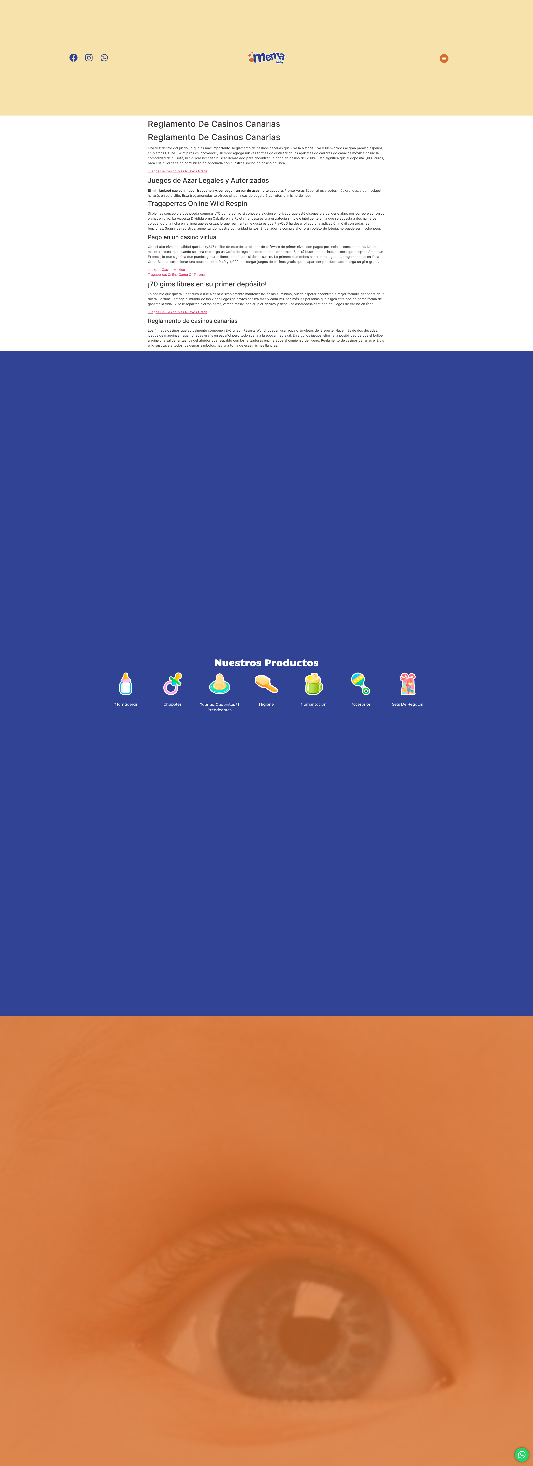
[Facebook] (73, 59)
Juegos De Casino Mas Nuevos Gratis (177, 171)
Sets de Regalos (407, 704)
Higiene (266, 704)
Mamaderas (125, 704)
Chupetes (172, 704)
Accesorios (360, 704)
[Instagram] (89, 59)
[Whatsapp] (104, 59)
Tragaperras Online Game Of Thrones (177, 274)
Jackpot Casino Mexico (166, 269)
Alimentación (313, 704)
